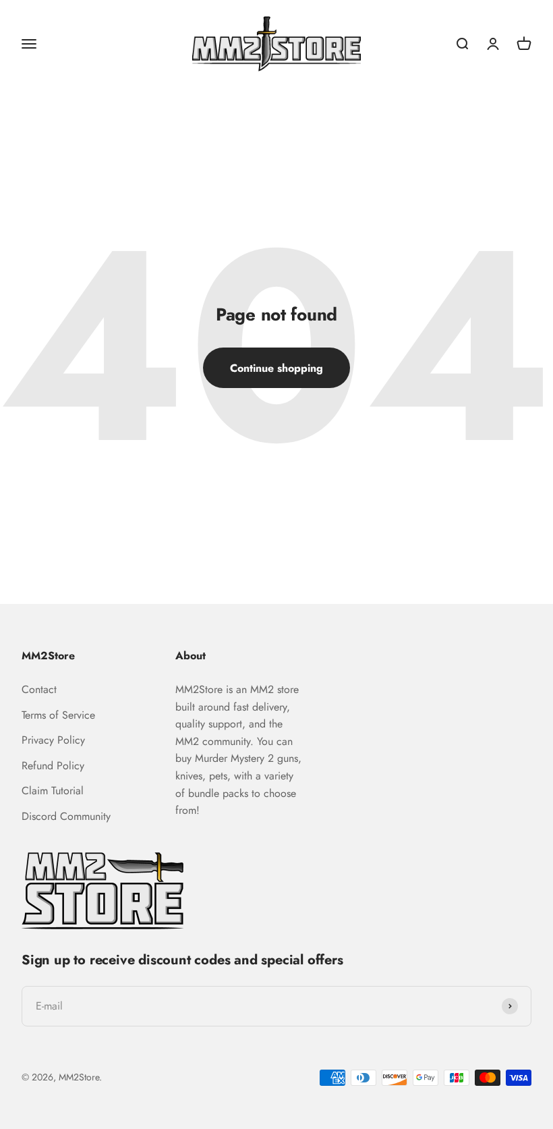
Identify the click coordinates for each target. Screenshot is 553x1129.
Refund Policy (53, 765)
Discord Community (66, 816)
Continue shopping (276, 368)
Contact (39, 689)
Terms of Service (58, 715)
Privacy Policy (53, 740)
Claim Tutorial (53, 790)
